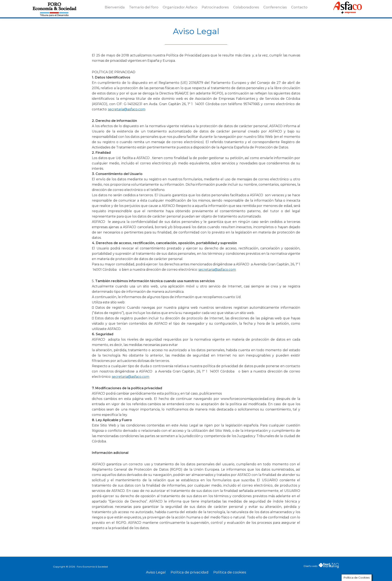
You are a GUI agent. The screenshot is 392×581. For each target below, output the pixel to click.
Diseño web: (311, 566)
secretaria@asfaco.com (126, 109)
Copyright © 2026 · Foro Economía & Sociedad (80, 566)
